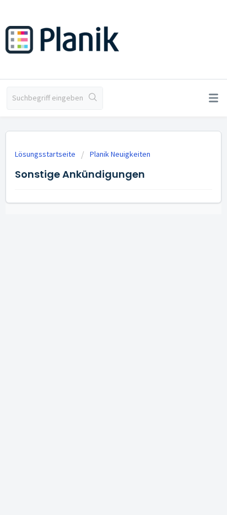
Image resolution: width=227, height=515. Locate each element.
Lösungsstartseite (46, 154)
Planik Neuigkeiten (120, 154)
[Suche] (92, 98)
